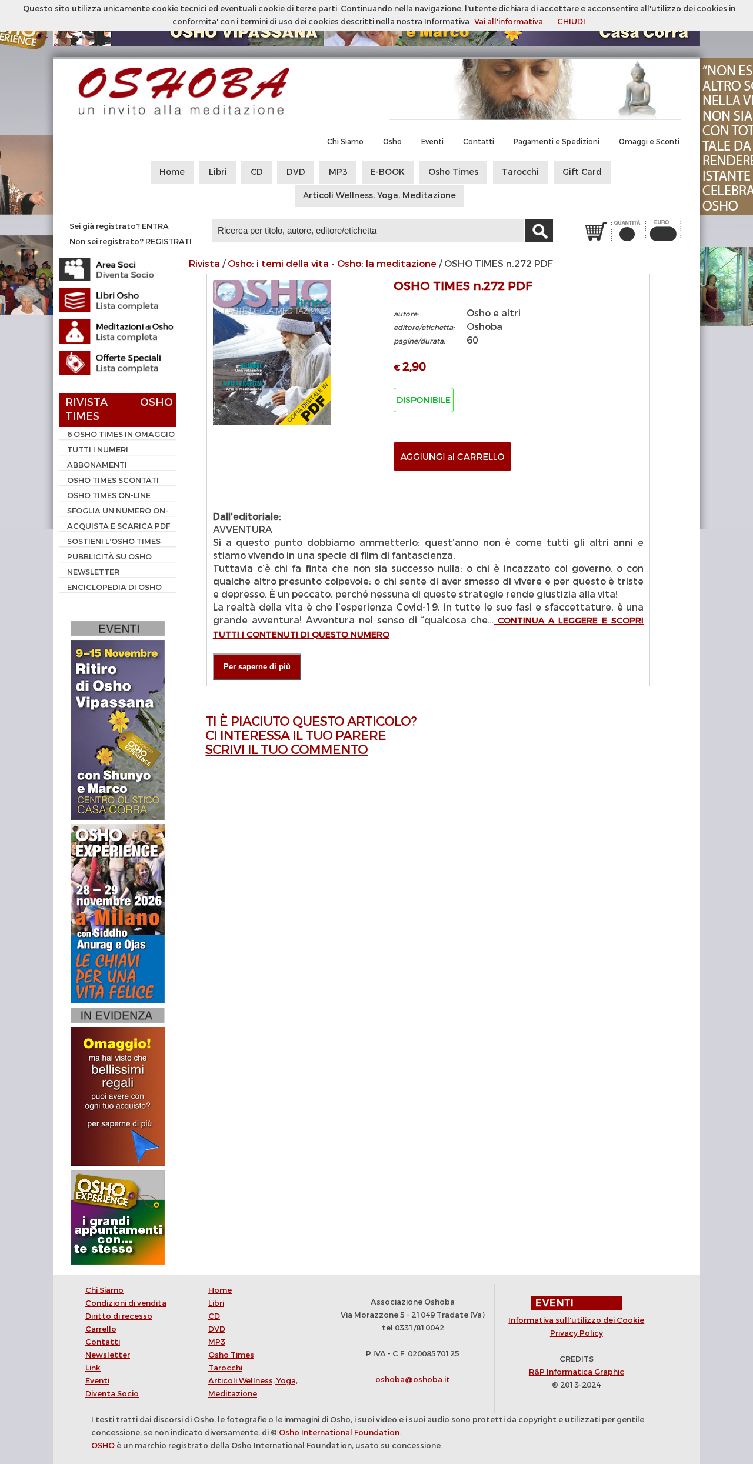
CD (257, 172)
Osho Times (453, 172)
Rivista (204, 264)
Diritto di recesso (118, 1316)
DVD (295, 172)
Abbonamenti (97, 465)
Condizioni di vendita (125, 1303)
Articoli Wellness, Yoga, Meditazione (379, 195)
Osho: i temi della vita (278, 264)
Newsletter (93, 572)
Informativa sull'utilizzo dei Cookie (576, 1320)
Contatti (478, 141)
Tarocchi (520, 172)
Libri (218, 172)
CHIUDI (571, 21)
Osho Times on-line (109, 496)
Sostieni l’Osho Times (114, 541)
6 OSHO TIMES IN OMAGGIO (121, 434)
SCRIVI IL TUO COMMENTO (286, 749)
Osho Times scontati (113, 480)
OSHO (103, 1445)
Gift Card (582, 172)
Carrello (100, 1329)
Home (172, 172)
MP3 (338, 172)
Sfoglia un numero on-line (113, 512)
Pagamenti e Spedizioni (556, 141)
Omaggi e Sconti (649, 141)
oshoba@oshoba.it (412, 1380)
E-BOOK (388, 172)
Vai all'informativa (508, 21)
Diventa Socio (112, 1394)
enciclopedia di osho (114, 587)
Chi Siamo (345, 141)
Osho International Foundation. (340, 1433)
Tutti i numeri (97, 450)
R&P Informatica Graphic (576, 1372)
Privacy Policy (576, 1333)
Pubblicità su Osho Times (105, 558)
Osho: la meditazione (387, 264)
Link (93, 1368)
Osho (392, 141)
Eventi (432, 141)
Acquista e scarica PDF (118, 526)
